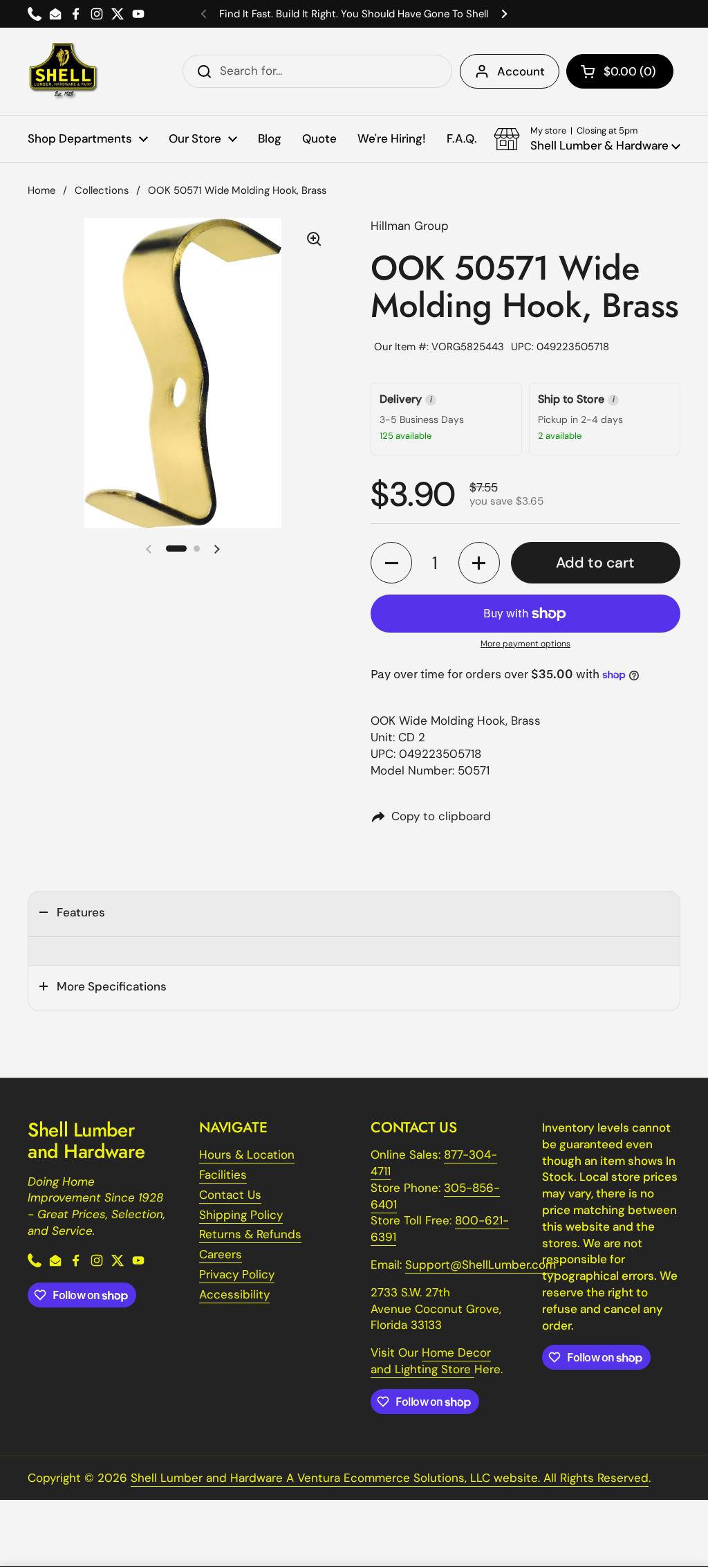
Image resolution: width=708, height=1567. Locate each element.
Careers (220, 1254)
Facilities (223, 1174)
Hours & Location (247, 1154)
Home (41, 190)
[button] (619, 71)
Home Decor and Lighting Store (431, 1361)
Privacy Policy (236, 1274)
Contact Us (230, 1194)
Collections (102, 190)
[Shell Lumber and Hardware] (63, 71)
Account (521, 71)
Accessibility (234, 1294)
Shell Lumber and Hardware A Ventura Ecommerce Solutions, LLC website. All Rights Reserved (390, 1477)
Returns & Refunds (250, 1234)
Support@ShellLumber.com (480, 1264)
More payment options (525, 643)
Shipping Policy (241, 1214)
